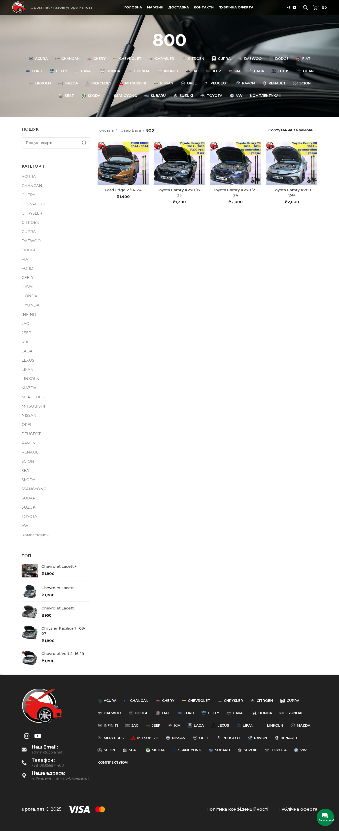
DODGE (29, 250)
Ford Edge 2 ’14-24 (123, 190)
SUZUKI (29, 507)
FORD (27, 268)
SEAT (26, 470)
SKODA (28, 479)
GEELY (28, 277)
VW (25, 525)
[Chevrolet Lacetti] (30, 591)
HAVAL (28, 286)
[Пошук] (305, 7)
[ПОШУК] (84, 143)
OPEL (27, 424)
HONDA (29, 296)
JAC (25, 323)
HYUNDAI (31, 305)
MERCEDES (33, 397)
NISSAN (29, 415)
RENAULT (31, 452)
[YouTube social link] (294, 7)
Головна (106, 130)
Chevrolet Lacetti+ (59, 566)
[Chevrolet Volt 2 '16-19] (30, 658)
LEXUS (28, 360)
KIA (25, 342)
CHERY (28, 194)
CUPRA (29, 231)
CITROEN (30, 222)
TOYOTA (29, 516)
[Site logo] (19, 7)
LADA (27, 351)
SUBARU (30, 498)
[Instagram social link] (288, 7)
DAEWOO (31, 240)
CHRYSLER (32, 213)
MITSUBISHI (33, 406)
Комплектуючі (35, 534)
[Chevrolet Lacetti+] (30, 570)
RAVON (29, 443)
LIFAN (28, 369)
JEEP (26, 332)
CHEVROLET (33, 204)
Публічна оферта (297, 809)
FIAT (26, 259)
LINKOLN (30, 378)
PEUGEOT (31, 433)
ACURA (29, 176)
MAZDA (29, 387)
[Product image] (123, 163)
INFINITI (30, 314)
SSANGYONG (34, 489)
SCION (28, 461)
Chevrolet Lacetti (57, 587)
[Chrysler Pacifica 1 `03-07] (30, 634)
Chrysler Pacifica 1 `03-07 (63, 631)
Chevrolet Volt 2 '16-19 (62, 653)
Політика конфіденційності (237, 809)
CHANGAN (32, 185)
